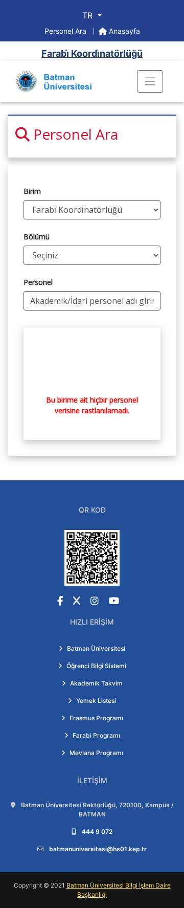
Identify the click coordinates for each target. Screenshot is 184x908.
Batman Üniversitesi (96, 648)
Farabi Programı (96, 735)
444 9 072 (97, 831)
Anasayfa (123, 31)
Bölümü (37, 236)
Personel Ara (66, 31)
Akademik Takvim (96, 683)
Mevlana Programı (96, 753)
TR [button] (88, 15)
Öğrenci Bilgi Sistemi (96, 666)
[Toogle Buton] (150, 81)
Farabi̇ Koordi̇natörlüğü (92, 53)
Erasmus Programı (96, 718)
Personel (38, 282)
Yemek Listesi (96, 700)
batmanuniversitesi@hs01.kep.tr (98, 849)
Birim (32, 191)
